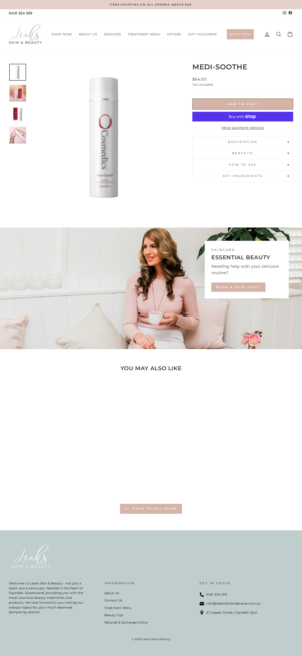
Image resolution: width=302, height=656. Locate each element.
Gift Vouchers (202, 34)
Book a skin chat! (238, 287)
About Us (88, 34)
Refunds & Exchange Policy (126, 622)
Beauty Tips (113, 615)
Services (112, 34)
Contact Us (113, 600)
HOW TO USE (242, 164)
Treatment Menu (144, 34)
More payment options (243, 128)
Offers (174, 34)
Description (243, 142)
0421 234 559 (20, 13)
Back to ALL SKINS (154, 508)
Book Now (240, 34)
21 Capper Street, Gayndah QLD (231, 612)
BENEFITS (243, 153)
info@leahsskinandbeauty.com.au (233, 603)
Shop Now (62, 34)
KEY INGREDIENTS (243, 176)
